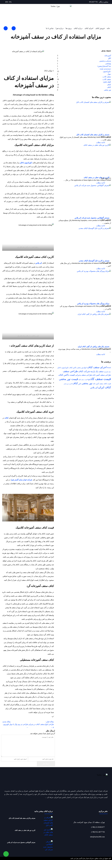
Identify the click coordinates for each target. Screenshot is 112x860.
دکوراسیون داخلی (63, 367)
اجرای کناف (89, 28)
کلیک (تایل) (107, 82)
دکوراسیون (107, 71)
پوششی (108, 63)
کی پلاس (94, 387)
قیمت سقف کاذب (99, 379)
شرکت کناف (84, 371)
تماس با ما (49, 28)
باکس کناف (72, 367)
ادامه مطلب (100, 142)
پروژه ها (69, 28)
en (6, 2)
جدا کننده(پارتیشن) (104, 66)
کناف (109, 85)
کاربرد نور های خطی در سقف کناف (96, 177)
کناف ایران (104, 387)
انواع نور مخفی (82, 367)
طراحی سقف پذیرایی (83, 375)
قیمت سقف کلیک (82, 379)
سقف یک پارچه (96, 371)
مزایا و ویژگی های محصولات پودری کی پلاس (93, 303)
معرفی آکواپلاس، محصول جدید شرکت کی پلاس (92, 218)
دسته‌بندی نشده (105, 69)
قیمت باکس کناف (66, 375)
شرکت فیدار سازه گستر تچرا (21, 480)
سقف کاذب (106, 77)
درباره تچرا (59, 28)
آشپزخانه (104, 45)
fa (10, 2)
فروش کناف (100, 28)
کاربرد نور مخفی (68, 383)
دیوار (109, 74)
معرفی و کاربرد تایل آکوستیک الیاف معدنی (94, 261)
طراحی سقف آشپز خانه (101, 375)
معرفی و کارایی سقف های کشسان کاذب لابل (92, 135)
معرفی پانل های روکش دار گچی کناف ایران (93, 346)
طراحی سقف (70, 371)
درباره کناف (78, 28)
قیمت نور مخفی (68, 379)
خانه (108, 28)
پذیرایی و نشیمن (105, 61)
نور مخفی (107, 90)
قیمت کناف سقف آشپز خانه (102, 383)
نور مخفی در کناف (82, 383)
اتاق (109, 58)
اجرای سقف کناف (97, 367)
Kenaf (109, 367)
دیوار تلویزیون (107, 371)
